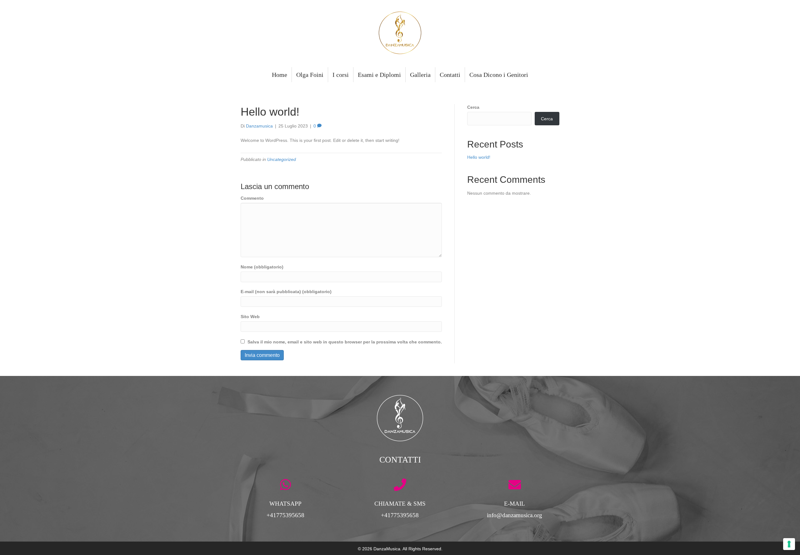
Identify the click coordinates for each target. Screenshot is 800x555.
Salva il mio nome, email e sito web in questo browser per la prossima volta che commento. (345, 341)
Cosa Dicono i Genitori (498, 74)
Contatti (450, 74)
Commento (252, 198)
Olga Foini (309, 74)
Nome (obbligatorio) (262, 266)
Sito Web (250, 316)
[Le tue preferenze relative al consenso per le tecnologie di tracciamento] (789, 544)
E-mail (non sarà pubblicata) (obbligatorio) (286, 291)
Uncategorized (281, 159)
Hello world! (478, 157)
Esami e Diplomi (379, 74)
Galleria (420, 74)
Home (279, 74)
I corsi (340, 74)
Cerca (473, 107)
